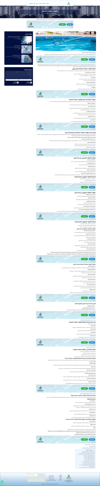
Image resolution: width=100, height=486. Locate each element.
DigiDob (57, 484)
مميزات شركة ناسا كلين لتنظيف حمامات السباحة (87, 452)
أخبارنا (34, 3)
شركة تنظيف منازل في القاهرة (87, 64)
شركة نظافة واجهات (17, 45)
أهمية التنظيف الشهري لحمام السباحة (89, 456)
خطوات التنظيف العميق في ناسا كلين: (89, 459)
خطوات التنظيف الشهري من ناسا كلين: (89, 457)
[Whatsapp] (2, 484)
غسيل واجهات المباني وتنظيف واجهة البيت (14, 36)
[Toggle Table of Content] (94, 450)
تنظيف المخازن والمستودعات (86, 320)
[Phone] (2, 481)
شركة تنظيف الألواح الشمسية (85, 393)
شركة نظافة (90, 54)
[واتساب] (18, 83)
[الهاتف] (31, 83)
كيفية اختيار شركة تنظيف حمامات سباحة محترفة (88, 465)
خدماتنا (40, 3)
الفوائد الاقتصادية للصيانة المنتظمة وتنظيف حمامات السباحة (86, 464)
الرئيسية (47, 3)
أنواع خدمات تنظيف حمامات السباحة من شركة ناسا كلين (86, 453)
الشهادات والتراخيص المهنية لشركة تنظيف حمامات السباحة (87, 467)
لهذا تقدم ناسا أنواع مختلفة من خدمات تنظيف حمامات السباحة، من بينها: (85, 454)
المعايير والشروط (92, 466)
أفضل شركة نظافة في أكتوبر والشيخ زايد (89, 448)
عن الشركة (43, 3)
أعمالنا (37, 3)
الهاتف (28, 82)
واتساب (61, 24)
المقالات (52, 13)
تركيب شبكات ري (89, 347)
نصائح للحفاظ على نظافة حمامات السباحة (88, 463)
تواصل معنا (31, 3)
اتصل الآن (70, 24)
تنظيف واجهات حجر (92, 446)
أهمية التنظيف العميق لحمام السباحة (89, 458)
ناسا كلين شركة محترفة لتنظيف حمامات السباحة (87, 462)
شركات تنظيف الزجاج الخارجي (16, 55)
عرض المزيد (19, 39)
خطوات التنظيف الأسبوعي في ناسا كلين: (89, 455)
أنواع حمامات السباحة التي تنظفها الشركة (89, 461)
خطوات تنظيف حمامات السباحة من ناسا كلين (88, 460)
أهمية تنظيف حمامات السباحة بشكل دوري (88, 451)
